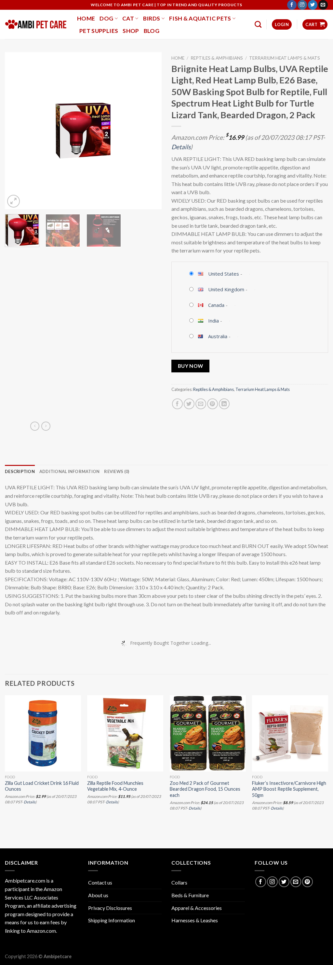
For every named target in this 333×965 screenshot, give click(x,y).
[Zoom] (13, 201)
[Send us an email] (323, 5)
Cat (128, 18)
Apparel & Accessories (196, 908)
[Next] (150, 130)
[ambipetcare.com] (36, 24)
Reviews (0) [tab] (116, 471)
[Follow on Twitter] (312, 5)
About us (98, 895)
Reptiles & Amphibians (217, 58)
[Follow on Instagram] (302, 5)
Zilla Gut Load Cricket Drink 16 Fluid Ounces (42, 786)
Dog (106, 18)
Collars (179, 882)
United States (223, 273)
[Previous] (16, 130)
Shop (131, 30)
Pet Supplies (98, 30)
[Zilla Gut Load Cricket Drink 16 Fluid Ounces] (43, 733)
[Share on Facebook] (177, 403)
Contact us (100, 882)
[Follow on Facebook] (292, 5)
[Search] (258, 24)
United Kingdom (226, 289)
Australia (217, 336)
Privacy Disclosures (110, 908)
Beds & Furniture (190, 895)
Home (86, 18)
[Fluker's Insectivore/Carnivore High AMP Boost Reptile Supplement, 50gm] (290, 733)
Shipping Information (111, 920)
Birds (151, 18)
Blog (151, 30)
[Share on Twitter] (189, 403)
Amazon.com (41, 931)
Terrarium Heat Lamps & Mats (284, 58)
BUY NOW (190, 366)
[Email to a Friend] (200, 403)
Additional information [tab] (69, 471)
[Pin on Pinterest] (212, 403)
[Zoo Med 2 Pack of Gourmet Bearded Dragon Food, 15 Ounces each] (208, 733)
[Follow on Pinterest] (307, 881)
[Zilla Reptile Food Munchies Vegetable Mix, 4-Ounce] (125, 733)
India (213, 320)
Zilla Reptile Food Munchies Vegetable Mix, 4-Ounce (115, 786)
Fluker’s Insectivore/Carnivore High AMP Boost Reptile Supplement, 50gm (289, 789)
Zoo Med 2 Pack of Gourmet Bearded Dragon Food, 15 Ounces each (205, 789)
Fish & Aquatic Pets (200, 18)
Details (181, 147)
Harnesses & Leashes (194, 920)
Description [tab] (20, 471)
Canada (216, 305)
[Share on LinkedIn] (224, 403)
